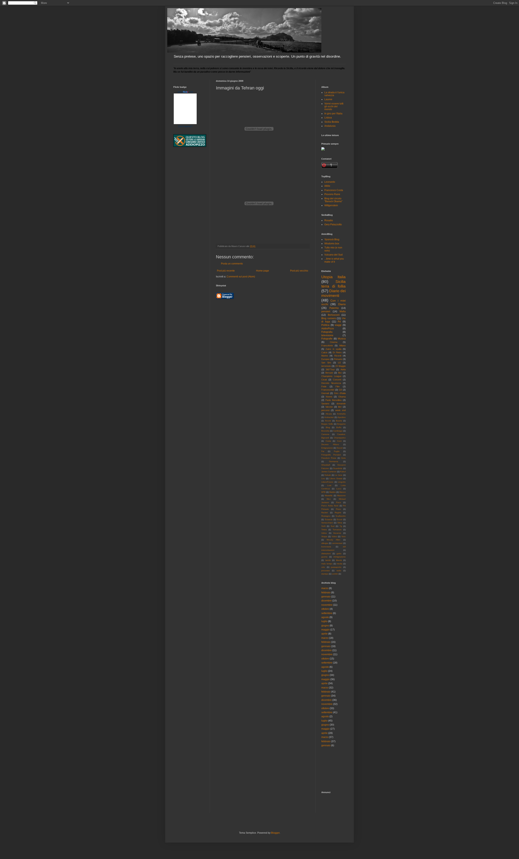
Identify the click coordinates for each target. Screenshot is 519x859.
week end (340, 410)
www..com (185, 92)
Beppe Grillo (327, 424)
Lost (329, 485)
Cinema (333, 342)
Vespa (324, 536)
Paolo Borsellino (333, 400)
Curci (339, 441)
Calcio (324, 352)
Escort (340, 448)
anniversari (337, 543)
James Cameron (329, 471)
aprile (324, 633)
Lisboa (328, 117)
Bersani (329, 373)
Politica (325, 325)
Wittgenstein (331, 205)
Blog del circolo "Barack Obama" (333, 200)
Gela (343, 458)
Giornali (325, 393)
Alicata (329, 414)
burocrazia (326, 546)
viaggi (338, 325)
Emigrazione (327, 448)
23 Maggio (340, 366)
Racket (324, 512)
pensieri (325, 311)
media (339, 564)
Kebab (328, 475)
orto (323, 567)
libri (339, 407)
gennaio (325, 596)
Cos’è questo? (185, 126)
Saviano (325, 403)
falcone (329, 407)
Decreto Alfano (330, 444)
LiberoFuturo (327, 482)
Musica (342, 338)
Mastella (328, 495)
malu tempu (326, 564)
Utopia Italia (333, 277)
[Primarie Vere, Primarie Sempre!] (323, 149)
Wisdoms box (331, 243)
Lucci (338, 488)
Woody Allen (333, 540)
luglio (324, 621)
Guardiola (337, 468)
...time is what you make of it (334, 260)
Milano (342, 345)
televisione (327, 335)
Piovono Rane (332, 194)
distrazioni (326, 553)
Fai (322, 451)
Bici (340, 373)
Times (324, 529)
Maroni (342, 492)
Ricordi (337, 355)
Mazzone (341, 495)
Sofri (323, 526)
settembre (326, 613)
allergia (324, 543)
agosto (325, 617)
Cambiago (338, 431)
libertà (339, 560)
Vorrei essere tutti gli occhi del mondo (333, 106)
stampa (324, 574)
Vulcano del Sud (333, 254)
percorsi (325, 410)
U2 (339, 362)
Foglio (337, 451)
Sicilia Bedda (331, 121)
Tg (341, 526)
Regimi (338, 512)
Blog (328, 427)
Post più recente (226, 270)
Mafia (343, 311)
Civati (324, 379)
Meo (329, 499)
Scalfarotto (341, 516)
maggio (325, 629)
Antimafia (341, 414)
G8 (340, 390)
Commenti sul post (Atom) (241, 276)
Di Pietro (337, 352)
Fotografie (326, 338)
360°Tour (330, 369)
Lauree (328, 99)
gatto (339, 553)
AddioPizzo (327, 328)
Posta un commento (232, 263)
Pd (339, 321)
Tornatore (337, 529)
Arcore (328, 421)
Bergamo (341, 424)
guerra (324, 557)
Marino (324, 355)
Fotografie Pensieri (331, 455)
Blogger (275, 832)
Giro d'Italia (340, 393)
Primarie (338, 359)
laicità (328, 560)
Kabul (343, 471)
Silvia (339, 523)
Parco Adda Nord (329, 506)
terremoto (326, 366)
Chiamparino (340, 438)
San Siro (326, 362)
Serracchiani (327, 523)
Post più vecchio (299, 270)
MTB (323, 492)
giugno (325, 625)
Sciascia (328, 519)
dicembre (326, 600)
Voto (343, 536)
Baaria (339, 421)
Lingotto (342, 482)
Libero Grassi (335, 478)
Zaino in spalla (333, 349)
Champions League (331, 376)
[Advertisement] (339, 769)
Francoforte (327, 345)
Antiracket (329, 417)
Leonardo (329, 181)
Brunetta (325, 431)
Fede (323, 386)
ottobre (325, 609)
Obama (342, 396)
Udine (324, 533)
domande (341, 403)
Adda (343, 369)
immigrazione (339, 557)
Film (338, 386)
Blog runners (328, 318)
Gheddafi (325, 465)
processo (325, 570)
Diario (342, 304)
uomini (335, 574)
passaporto (336, 567)
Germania (333, 461)
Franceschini (327, 390)
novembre (326, 604)
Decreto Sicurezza (331, 383)
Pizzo (338, 509)
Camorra (325, 434)
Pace (338, 502)
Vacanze (337, 533)
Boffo (338, 427)
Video (334, 536)
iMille (327, 186)
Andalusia (330, 126)
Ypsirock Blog (331, 239)
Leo (323, 478)
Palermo (334, 308)
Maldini (332, 492)
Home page (262, 270)
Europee (325, 359)
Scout (339, 519)
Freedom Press (328, 458)
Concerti (337, 379)
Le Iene (338, 475)
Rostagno (325, 516)
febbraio (325, 592)
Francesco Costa (333, 190)
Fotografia (326, 332)
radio (339, 570)
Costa (328, 441)
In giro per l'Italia (333, 113)
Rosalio (328, 220)
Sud (333, 526)
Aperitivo (342, 417)
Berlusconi (334, 315)
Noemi (329, 396)
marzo (324, 588)
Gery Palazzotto (333, 224)
